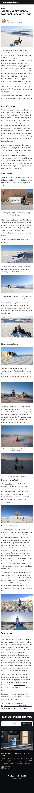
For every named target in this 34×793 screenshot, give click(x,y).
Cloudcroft (15, 76)
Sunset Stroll (12, 580)
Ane (8, 20)
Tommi (7, 767)
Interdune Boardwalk (21, 532)
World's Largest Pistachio (13, 73)
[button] (31, 2)
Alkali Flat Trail (22, 409)
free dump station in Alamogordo (19, 674)
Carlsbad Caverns (19, 685)
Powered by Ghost (17, 778)
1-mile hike (8, 484)
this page (10, 133)
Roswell (11, 79)
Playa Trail (10, 575)
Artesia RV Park (16, 682)
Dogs (3, 8)
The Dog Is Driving (9, 2)
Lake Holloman (23, 639)
